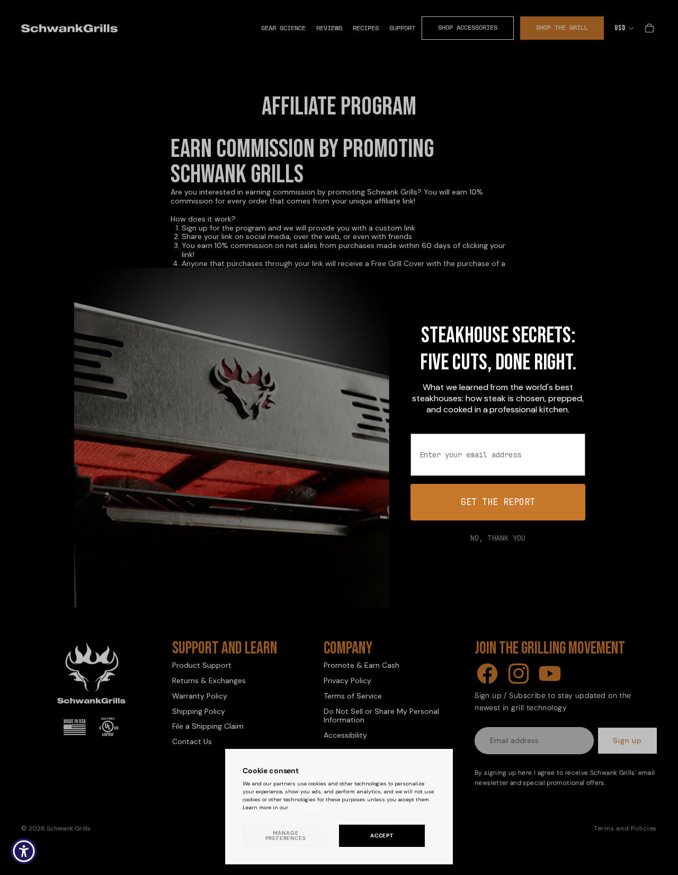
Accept (382, 835)
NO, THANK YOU (497, 538)
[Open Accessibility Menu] (24, 851)
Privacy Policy (307, 807)
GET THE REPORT (498, 502)
